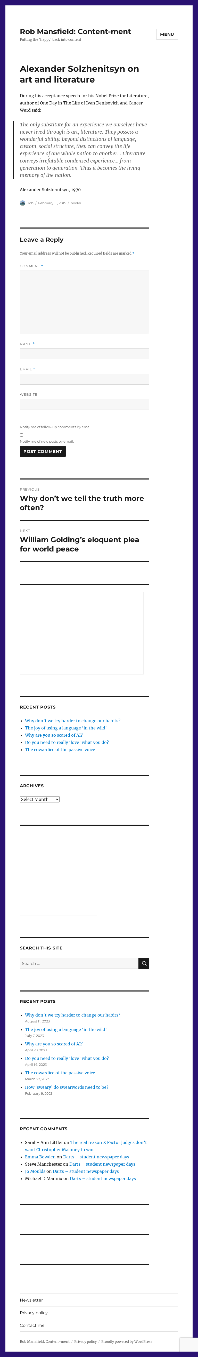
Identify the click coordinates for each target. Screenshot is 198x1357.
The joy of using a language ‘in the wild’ (66, 727)
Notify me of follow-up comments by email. (56, 427)
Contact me (32, 1325)
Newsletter (31, 1300)
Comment (31, 266)
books (76, 203)
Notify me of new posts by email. (47, 441)
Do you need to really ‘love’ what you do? (67, 742)
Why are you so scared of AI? (54, 735)
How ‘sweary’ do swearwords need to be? (67, 1087)
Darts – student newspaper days (96, 1156)
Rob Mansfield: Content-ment (75, 31)
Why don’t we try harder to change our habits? (72, 720)
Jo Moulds (35, 1171)
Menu (167, 34)
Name (27, 344)
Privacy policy (34, 1312)
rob (31, 203)
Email (27, 369)
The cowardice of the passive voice (60, 749)
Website (28, 394)
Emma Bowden (40, 1156)
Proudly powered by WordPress (126, 1341)
